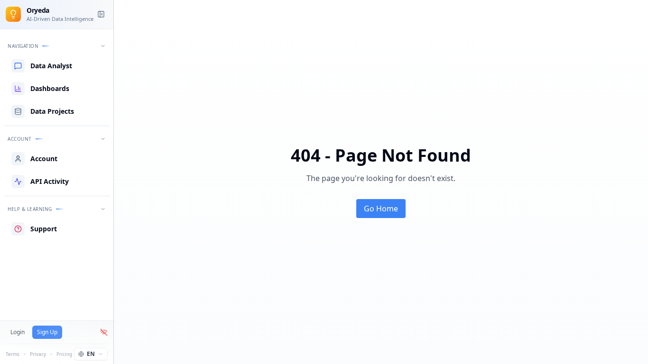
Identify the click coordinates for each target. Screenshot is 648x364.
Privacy (38, 354)
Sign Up (47, 332)
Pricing (64, 354)
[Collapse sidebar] (101, 14)
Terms (12, 354)
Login (17, 332)
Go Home (381, 208)
